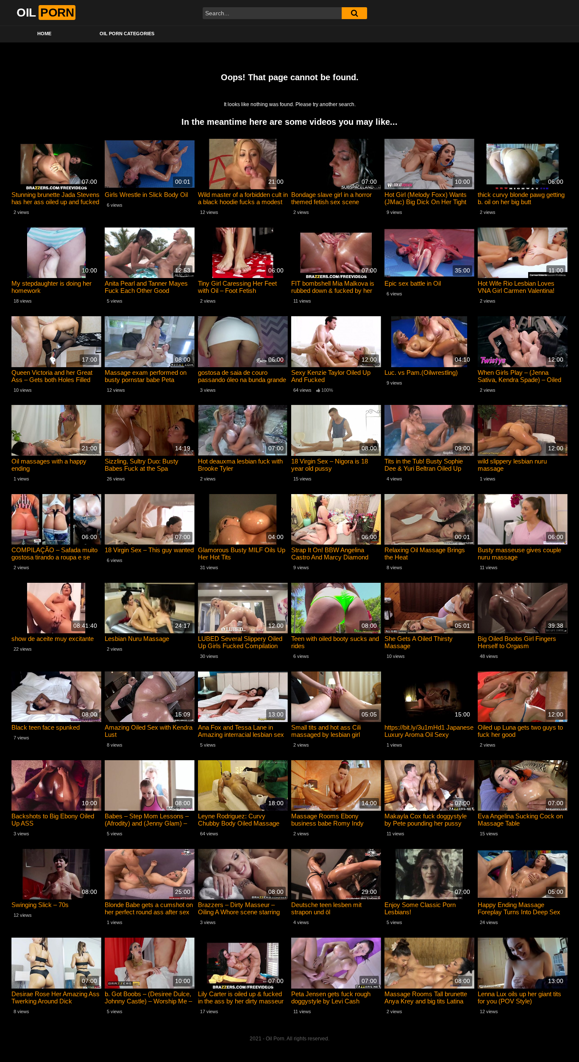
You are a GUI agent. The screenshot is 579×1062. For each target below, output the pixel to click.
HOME (44, 33)
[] (354, 13)
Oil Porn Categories (127, 33)
